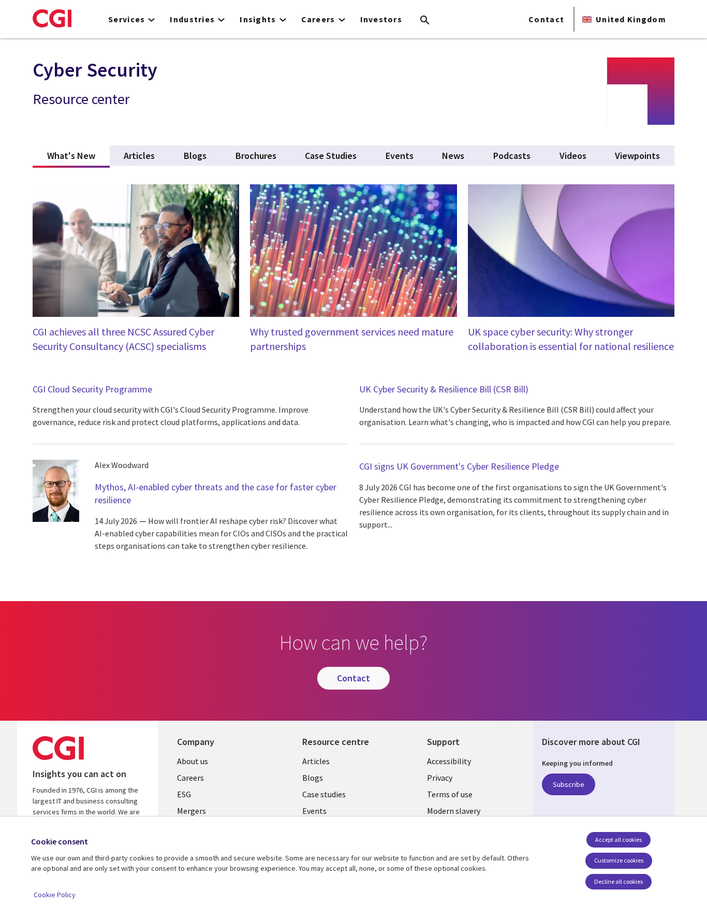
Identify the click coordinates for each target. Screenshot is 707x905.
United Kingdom (631, 19)
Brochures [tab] (255, 156)
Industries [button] (192, 19)
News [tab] (453, 156)
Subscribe (568, 784)
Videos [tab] (572, 156)
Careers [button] (318, 19)
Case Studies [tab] (331, 156)
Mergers (191, 811)
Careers (190, 777)
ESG (184, 794)
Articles (316, 761)
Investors (381, 19)
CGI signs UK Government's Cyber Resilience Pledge (459, 466)
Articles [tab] (139, 156)
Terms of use (450, 794)
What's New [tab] (78, 156)
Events (314, 811)
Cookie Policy (55, 894)
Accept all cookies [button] (618, 839)
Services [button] (126, 19)
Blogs (312, 777)
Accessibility (449, 761)
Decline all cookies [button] (618, 881)
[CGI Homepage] (52, 18)
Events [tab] (400, 156)
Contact (546, 19)
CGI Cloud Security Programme (92, 389)
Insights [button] (258, 19)
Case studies (324, 794)
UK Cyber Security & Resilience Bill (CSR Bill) (443, 389)
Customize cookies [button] (618, 860)
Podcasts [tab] (512, 156)
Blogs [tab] (195, 156)
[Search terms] (425, 21)
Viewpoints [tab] (637, 156)
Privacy (439, 777)
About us (192, 761)
